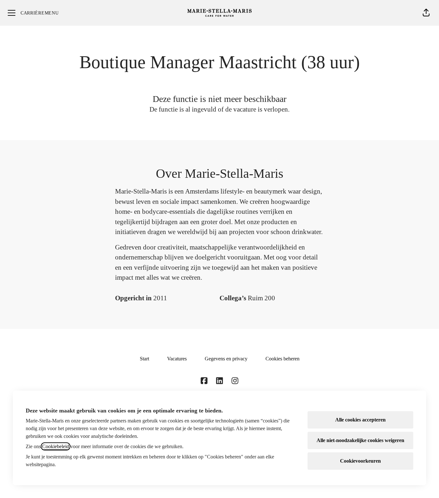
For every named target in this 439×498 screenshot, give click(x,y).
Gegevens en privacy (226, 358)
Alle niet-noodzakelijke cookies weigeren (360, 440)
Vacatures (177, 358)
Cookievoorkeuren (360, 461)
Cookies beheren (282, 358)
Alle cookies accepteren (360, 419)
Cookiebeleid (55, 446)
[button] (426, 13)
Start (144, 358)
